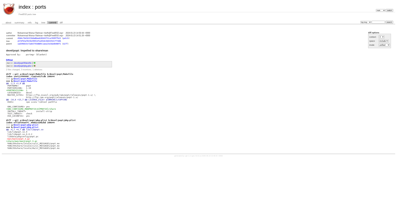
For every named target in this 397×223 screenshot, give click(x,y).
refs (30, 22)
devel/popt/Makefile (22, 63)
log (36, 22)
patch (66, 38)
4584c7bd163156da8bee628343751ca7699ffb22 (39, 38)
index (25, 7)
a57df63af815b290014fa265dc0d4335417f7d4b (39, 41)
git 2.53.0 (195, 156)
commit (52, 22)
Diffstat (9, 60)
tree (43, 22)
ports (40, 7)
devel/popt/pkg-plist (22, 66)
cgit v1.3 (188, 156)
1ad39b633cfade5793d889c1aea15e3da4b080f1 (39, 44)
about (8, 22)
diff (61, 22)
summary (19, 22)
